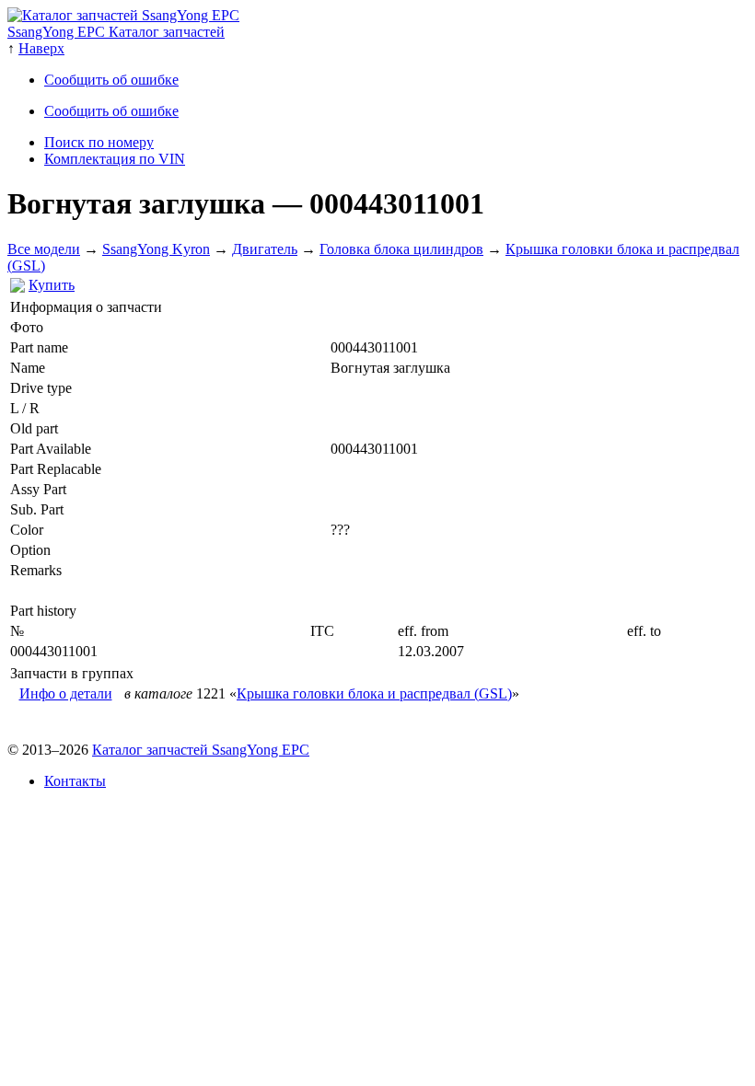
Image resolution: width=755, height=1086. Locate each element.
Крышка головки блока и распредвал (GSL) (374, 693)
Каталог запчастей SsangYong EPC (200, 749)
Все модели (43, 249)
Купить (52, 285)
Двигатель (264, 249)
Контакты (75, 781)
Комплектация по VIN (114, 159)
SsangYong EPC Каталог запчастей (116, 32)
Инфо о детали (65, 693)
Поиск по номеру (99, 142)
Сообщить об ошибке (111, 79)
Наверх (41, 48)
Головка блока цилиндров (401, 249)
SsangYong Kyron (156, 249)
